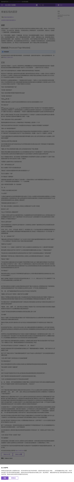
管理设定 (13, 478)
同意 (5, 478)
